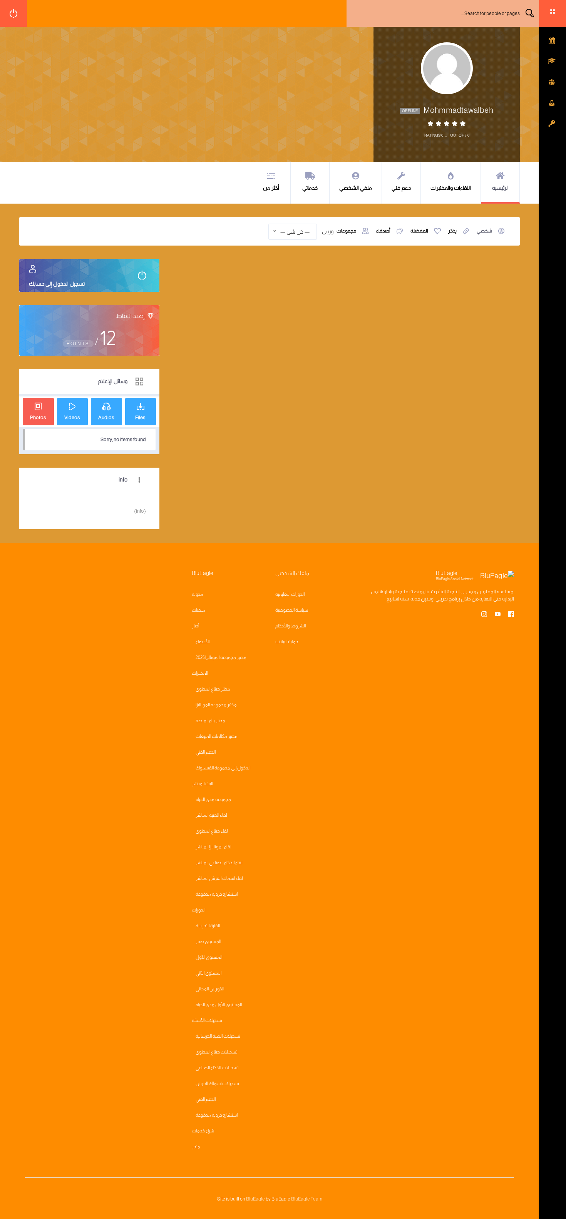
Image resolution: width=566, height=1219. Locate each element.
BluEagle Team (306, 1199)
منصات (198, 610)
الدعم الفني (206, 752)
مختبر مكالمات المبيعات (217, 736)
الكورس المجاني (210, 989)
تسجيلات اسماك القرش (217, 1083)
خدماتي (310, 188)
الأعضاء (202, 641)
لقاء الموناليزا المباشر (213, 846)
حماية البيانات (286, 641)
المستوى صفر (208, 941)
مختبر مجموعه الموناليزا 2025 (221, 657)
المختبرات (200, 673)
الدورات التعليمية (290, 594)
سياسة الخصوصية (291, 610)
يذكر (452, 231)
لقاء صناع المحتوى (212, 831)
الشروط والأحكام (290, 626)
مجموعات (346, 231)
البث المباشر (202, 783)
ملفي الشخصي (355, 188)
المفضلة (419, 231)
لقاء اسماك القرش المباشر (219, 878)
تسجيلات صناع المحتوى (217, 1052)
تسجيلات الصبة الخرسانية (218, 1036)
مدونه (197, 594)
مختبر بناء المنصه (210, 720)
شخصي (484, 231)
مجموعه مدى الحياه (213, 799)
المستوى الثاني (208, 973)
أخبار (195, 626)
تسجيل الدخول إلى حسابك (57, 284)
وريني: (327, 231)
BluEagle (255, 1199)
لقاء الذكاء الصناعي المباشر (219, 862)
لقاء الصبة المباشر (211, 815)
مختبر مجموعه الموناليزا (216, 704)
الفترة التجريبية (208, 925)
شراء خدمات (203, 1131)
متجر (196, 1146)
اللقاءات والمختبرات (450, 188)
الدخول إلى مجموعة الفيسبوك (223, 768)
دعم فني (401, 188)
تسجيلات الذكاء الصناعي (217, 1067)
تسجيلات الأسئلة (207, 1020)
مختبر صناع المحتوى (213, 689)
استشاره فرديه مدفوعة (217, 894)
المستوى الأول (209, 957)
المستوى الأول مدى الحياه (219, 1004)
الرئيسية (500, 188)
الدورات (198, 910)
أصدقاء (383, 231)
